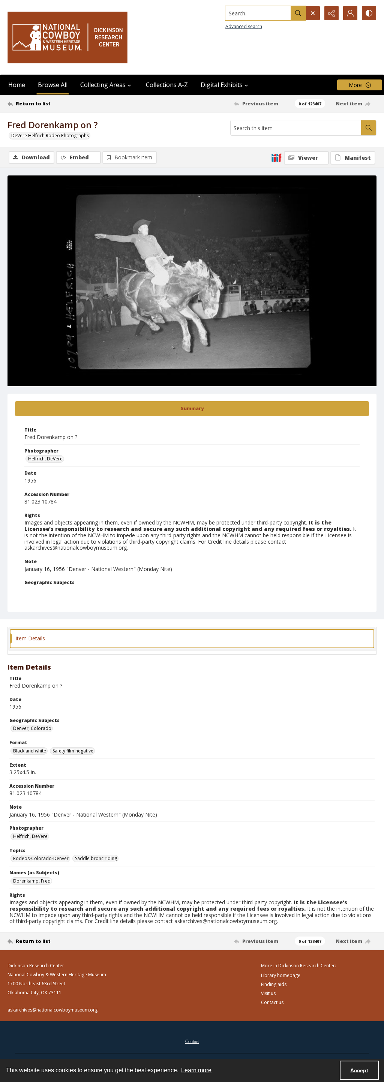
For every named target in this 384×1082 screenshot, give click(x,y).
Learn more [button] (196, 1070)
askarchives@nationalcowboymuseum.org (53, 1010)
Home (16, 85)
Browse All (53, 85)
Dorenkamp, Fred (32, 881)
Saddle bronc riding (96, 858)
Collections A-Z (167, 85)
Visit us (268, 993)
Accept (359, 1070)
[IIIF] (276, 157)
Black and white (29, 751)
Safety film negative (72, 751)
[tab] (192, 409)
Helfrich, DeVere (45, 459)
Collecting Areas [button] (103, 85)
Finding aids (273, 984)
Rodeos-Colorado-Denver (41, 858)
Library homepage (280, 975)
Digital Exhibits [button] (222, 85)
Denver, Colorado (32, 728)
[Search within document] (368, 127)
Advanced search (243, 26)
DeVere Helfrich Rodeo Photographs (50, 135)
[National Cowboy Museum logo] (68, 37)
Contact (192, 1041)
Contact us (272, 1002)
